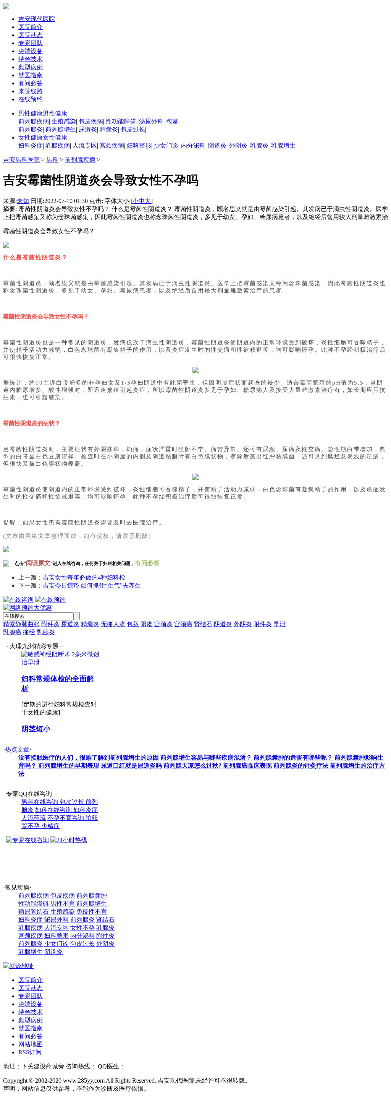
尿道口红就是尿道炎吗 (131, 765)
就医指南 (30, 75)
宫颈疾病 (112, 145)
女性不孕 (82, 927)
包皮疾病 (91, 121)
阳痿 (147, 624)
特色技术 (30, 59)
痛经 (29, 632)
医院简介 (30, 27)
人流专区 (85, 145)
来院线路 (30, 91)
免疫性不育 (91, 911)
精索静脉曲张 (21, 624)
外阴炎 (238, 145)
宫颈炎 (163, 624)
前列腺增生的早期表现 (68, 765)
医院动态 (30, 35)
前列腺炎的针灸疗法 (300, 765)
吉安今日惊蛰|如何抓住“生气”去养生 (92, 585)
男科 (52, 159)
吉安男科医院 (21, 159)
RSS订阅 (30, 1052)
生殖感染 (64, 121)
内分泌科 (193, 145)
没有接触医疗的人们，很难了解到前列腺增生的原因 (88, 757)
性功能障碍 (121, 121)
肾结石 (203, 624)
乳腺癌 (12, 632)
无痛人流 (113, 624)
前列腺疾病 (33, 121)
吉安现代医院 (36, 19)
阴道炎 (217, 145)
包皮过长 (133, 129)
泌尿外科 (151, 121)
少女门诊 (166, 145)
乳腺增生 (283, 145)
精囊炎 (109, 129)
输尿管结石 (33, 911)
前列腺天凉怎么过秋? (192, 765)
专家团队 (30, 43)
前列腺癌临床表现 (247, 765)
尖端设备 (30, 51)
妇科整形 (139, 145)
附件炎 (50, 624)
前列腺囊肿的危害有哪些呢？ (293, 757)
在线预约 (30, 99)
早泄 (279, 624)
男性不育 (62, 903)
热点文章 (17, 749)
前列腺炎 (30, 129)
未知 (23, 201)
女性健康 (42, 137)
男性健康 (42, 113)
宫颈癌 (183, 624)
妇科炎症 (30, 145)
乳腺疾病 (57, 145)
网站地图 (30, 1044)
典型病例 (30, 67)
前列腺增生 (60, 129)
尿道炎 (88, 129)
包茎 (172, 121)
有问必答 (30, 83)
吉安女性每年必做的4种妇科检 (84, 577)
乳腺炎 (259, 145)
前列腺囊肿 (91, 895)
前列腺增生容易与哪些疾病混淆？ (206, 757)
